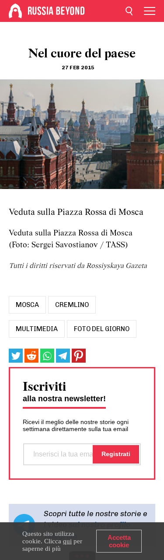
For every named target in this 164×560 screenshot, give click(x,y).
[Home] (15, 11)
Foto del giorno (101, 329)
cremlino (72, 305)
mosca (27, 305)
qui (67, 541)
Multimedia (37, 329)
